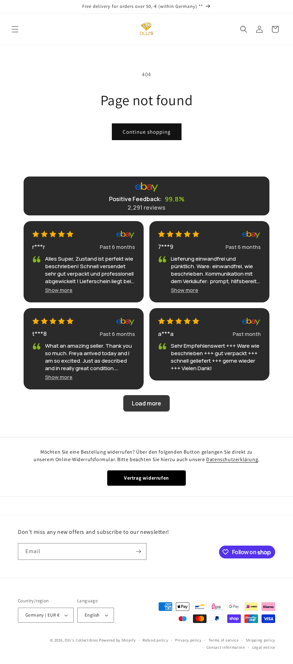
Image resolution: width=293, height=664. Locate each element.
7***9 (165, 247)
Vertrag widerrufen (146, 478)
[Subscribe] (138, 551)
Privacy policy (188, 640)
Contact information (226, 647)
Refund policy (155, 640)
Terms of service (224, 640)
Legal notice (263, 647)
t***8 (39, 334)
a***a (166, 334)
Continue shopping (147, 131)
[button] (15, 29)
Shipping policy (260, 640)
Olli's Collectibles (81, 640)
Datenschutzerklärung (232, 459)
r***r (38, 247)
